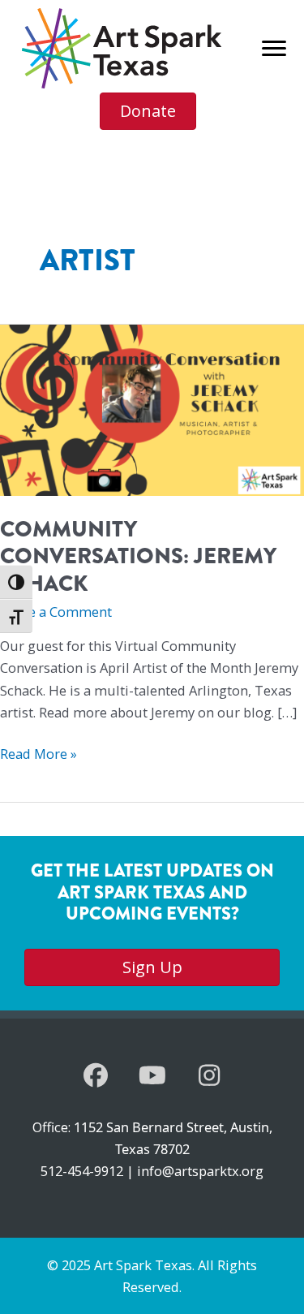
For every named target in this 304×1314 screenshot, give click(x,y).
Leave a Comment (56, 611)
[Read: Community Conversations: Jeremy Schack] (152, 408)
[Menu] (274, 48)
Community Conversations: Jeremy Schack (138, 556)
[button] (95, 1075)
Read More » (38, 754)
